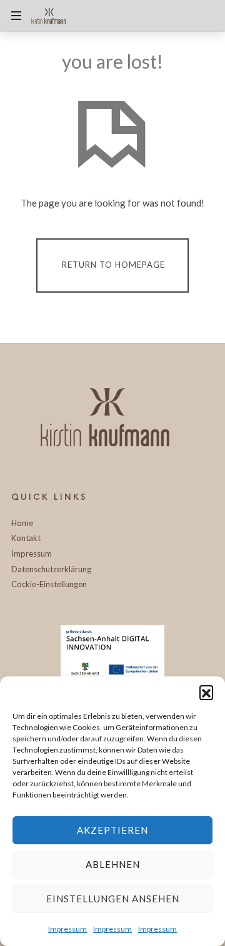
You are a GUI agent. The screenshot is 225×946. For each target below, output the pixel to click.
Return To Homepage (113, 265)
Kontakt (26, 538)
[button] (206, 692)
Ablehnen (113, 864)
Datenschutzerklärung (51, 569)
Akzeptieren (112, 830)
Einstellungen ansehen (112, 898)
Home (22, 523)
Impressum (67, 929)
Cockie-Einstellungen (49, 584)
